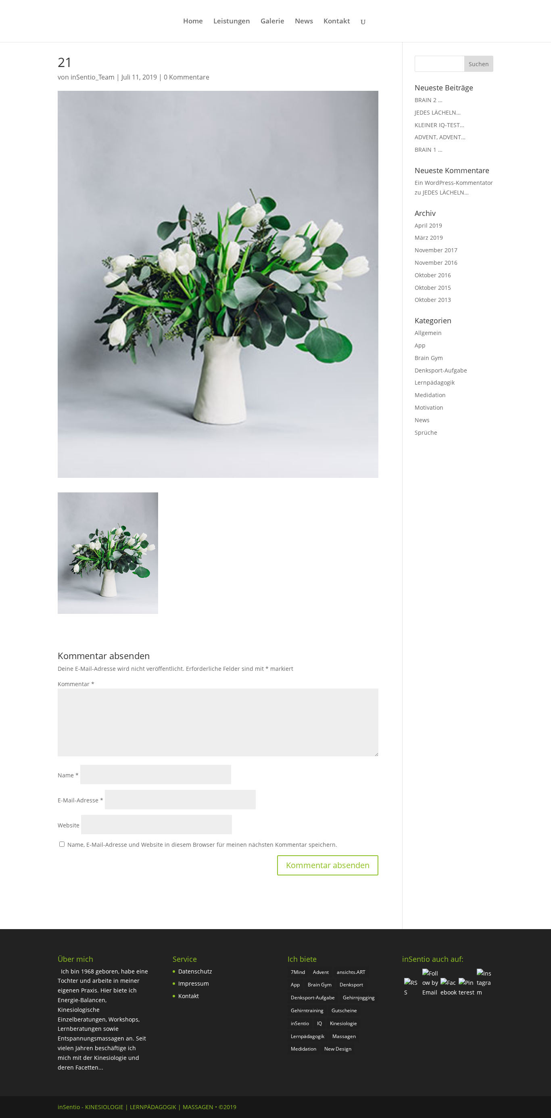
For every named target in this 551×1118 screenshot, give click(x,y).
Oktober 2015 (433, 287)
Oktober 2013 (433, 300)
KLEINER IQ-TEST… (439, 125)
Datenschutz (195, 971)
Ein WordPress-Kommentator (454, 182)
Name (68, 775)
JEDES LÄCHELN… (438, 112)
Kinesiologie (343, 1023)
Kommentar (76, 684)
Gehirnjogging (359, 997)
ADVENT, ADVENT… (440, 137)
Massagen (344, 1036)
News (304, 21)
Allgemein (428, 333)
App (420, 345)
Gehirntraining (307, 1010)
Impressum (193, 983)
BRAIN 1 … (428, 149)
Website (68, 825)
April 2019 (428, 225)
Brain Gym (429, 358)
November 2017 (436, 250)
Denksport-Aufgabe (441, 370)
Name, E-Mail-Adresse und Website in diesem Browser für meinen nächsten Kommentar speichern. (202, 844)
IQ (319, 1023)
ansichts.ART (351, 972)
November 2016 (436, 262)
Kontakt (337, 21)
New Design (337, 1048)
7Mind (298, 972)
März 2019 (429, 237)
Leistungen (231, 21)
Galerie (272, 21)
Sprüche (426, 432)
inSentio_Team (93, 77)
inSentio (300, 1023)
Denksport (351, 984)
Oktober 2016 (433, 275)
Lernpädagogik (435, 382)
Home (193, 21)
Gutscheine (344, 1010)
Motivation (429, 407)
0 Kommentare (186, 77)
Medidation (430, 395)
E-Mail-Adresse (80, 800)
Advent (321, 972)
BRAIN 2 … (428, 100)
